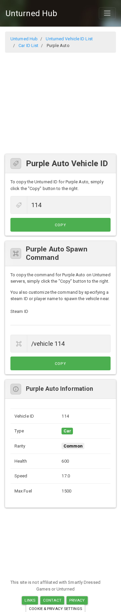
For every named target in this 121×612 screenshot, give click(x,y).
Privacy (77, 600)
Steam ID (19, 311)
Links (30, 600)
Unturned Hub (31, 13)
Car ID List (28, 45)
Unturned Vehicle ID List (69, 38)
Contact (52, 600)
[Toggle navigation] (107, 13)
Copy (60, 225)
